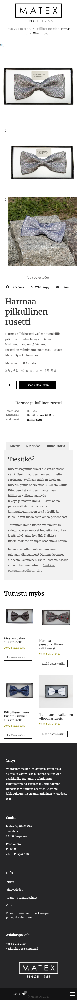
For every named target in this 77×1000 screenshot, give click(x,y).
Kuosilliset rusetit (44, 29)
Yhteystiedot (14, 889)
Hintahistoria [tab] (55, 446)
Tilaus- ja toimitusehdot (21, 897)
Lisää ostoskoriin (37, 385)
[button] (2, 45)
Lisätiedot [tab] (33, 446)
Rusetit (25, 29)
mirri (30, 419)
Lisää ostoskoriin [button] (18, 657)
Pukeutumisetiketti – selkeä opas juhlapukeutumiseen (28, 915)
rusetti (38, 419)
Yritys (10, 882)
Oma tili (11, 905)
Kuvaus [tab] (15, 446)
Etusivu (12, 29)
